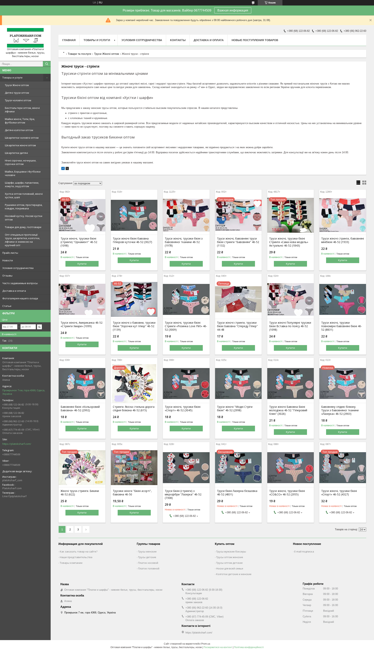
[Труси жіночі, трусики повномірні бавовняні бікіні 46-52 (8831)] (342, 299)
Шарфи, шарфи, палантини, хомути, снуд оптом (22, 184)
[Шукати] (47, 64)
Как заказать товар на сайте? (78, 551)
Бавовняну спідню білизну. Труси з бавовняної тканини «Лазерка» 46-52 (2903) (340, 410)
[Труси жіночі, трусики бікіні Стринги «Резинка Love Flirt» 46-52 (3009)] (186, 299)
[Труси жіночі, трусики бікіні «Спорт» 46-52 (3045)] (186, 383)
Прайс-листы (10, 253)
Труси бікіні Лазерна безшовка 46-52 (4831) (237, 492)
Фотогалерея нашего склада (20, 298)
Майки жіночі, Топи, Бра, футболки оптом (20, 120)
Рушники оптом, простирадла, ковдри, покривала (23, 206)
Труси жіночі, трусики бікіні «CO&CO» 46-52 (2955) (287, 492)
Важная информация (232, 10)
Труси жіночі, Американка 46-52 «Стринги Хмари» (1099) (81, 324)
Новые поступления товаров (255, 40)
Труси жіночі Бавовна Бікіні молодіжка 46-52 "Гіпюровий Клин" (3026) (288, 410)
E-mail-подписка (304, 551)
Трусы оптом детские (229, 563)
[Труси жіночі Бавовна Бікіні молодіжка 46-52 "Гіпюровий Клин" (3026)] (290, 383)
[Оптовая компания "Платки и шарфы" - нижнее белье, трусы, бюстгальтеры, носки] (25, 38)
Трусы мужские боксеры (231, 551)
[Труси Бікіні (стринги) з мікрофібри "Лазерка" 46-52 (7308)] (186, 467)
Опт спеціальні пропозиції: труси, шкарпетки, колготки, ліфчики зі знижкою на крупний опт (22, 240)
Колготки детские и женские (233, 574)
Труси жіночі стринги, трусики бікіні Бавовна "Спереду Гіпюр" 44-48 (237, 326)
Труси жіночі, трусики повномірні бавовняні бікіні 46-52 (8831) (341, 326)
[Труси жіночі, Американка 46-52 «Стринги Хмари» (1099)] (82, 299)
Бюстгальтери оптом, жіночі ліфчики (22, 109)
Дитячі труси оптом (17, 92)
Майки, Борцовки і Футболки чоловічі (23, 173)
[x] (67, 169)
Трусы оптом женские (229, 557)
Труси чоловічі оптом (18, 100)
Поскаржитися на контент (218, 647)
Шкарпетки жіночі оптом (20, 145)
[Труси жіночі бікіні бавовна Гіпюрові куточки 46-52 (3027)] (134, 215)
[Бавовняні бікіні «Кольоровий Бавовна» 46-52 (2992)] (82, 383)
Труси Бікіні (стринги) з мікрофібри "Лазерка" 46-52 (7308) (183, 494)
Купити (82, 263)
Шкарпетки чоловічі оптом (22, 137)
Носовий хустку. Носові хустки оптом (23, 217)
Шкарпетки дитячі (16, 153)
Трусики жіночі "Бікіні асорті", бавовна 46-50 (132, 492)
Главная (69, 40)
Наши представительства (76, 557)
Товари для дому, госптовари (23, 227)
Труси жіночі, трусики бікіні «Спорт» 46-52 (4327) (339, 492)
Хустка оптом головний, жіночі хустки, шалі (24, 195)
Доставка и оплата (14, 290)
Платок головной (148, 568)
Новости (7, 260)
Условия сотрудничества (18, 268)
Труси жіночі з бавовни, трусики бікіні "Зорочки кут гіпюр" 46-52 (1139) (134, 326)
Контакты (178, 40)
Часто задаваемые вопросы (20, 283)
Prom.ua (205, 643)
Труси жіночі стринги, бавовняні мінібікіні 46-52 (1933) (342, 240)
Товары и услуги (12, 77)
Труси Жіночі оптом (17, 85)
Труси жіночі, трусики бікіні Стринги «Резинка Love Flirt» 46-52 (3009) (186, 326)
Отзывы (7, 275)
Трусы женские (147, 551)
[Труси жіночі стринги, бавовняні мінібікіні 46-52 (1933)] (342, 215)
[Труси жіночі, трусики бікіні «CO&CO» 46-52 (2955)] (290, 467)
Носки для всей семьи (229, 568)
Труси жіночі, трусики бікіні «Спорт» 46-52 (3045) (182, 408)
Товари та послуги (79, 53)
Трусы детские (147, 557)
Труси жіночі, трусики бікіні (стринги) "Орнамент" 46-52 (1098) (79, 242)
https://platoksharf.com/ (16, 444)
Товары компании (71, 563)
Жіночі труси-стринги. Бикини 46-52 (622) (80, 492)
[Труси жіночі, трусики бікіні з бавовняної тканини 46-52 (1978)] (186, 215)
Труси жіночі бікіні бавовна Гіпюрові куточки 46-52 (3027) (132, 240)
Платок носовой (148, 563)
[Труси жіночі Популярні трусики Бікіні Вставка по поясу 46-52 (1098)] (290, 299)
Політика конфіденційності (249, 647)
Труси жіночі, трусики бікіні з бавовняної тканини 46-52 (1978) (184, 242)
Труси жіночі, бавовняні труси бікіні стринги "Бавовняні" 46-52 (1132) (238, 242)
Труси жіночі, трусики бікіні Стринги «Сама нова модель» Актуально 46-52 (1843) (288, 242)
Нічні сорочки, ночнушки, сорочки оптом (20, 162)
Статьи (6, 306)
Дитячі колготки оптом (19, 130)
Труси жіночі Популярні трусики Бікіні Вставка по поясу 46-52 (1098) (290, 326)
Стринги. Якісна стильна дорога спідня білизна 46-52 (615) (133, 408)
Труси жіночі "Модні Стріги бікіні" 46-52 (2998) (234, 408)
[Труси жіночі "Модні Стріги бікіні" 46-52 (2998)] (238, 383)
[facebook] (63, 169)
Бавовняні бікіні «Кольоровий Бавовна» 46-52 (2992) (80, 408)
